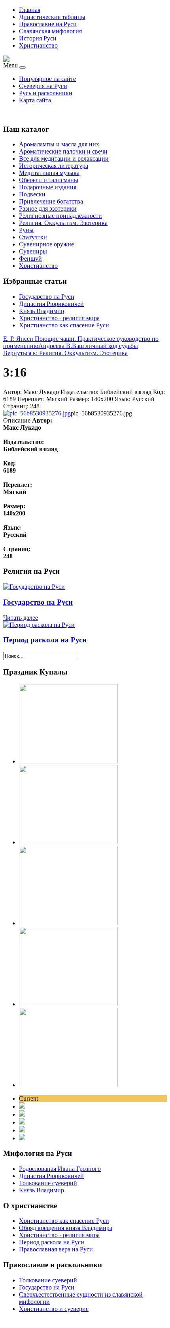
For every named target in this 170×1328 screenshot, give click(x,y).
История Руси (38, 38)
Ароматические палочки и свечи (63, 151)
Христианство (38, 45)
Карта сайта (35, 100)
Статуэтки (33, 237)
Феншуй (30, 258)
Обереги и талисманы (48, 180)
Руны (26, 230)
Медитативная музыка (49, 172)
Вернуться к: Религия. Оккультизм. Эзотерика (65, 353)
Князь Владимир (41, 310)
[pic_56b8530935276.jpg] (37, 413)
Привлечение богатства (51, 201)
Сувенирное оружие (46, 244)
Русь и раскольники (45, 93)
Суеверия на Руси (43, 86)
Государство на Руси (46, 296)
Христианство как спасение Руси (64, 325)
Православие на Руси (48, 24)
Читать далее (20, 617)
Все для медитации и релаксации (64, 158)
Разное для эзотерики (48, 208)
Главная (29, 9)
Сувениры (33, 251)
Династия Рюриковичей (51, 303)
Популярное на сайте (47, 78)
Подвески (32, 194)
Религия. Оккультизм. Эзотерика (63, 222)
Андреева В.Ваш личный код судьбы (88, 345)
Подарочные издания (47, 187)
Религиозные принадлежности (60, 215)
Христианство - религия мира (59, 318)
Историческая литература (53, 165)
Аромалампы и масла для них (59, 144)
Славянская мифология (50, 31)
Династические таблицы (52, 16)
